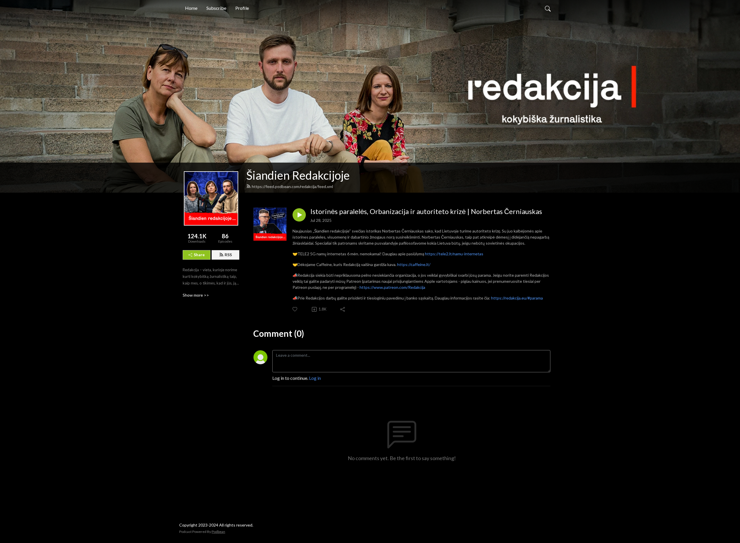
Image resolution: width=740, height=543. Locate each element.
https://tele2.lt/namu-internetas (454, 253)
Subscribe (216, 8)
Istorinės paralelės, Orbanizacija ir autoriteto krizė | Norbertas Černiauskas (426, 211)
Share (199, 254)
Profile (242, 8)
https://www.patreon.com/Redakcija (392, 287)
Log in (315, 378)
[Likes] (295, 309)
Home (191, 8)
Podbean (218, 531)
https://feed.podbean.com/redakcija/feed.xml (292, 186)
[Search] (548, 8)
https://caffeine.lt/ (413, 264)
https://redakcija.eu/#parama (517, 297)
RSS (228, 254)
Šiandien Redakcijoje (298, 175)
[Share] (343, 309)
